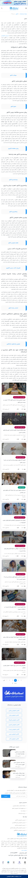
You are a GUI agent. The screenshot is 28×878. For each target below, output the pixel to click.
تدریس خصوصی (5, 35)
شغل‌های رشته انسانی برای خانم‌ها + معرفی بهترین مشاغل (14, 666)
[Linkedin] (25, 858)
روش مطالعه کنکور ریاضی (20, 427)
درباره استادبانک (21, 813)
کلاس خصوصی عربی (14, 734)
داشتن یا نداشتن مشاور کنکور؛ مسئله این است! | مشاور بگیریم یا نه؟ (14, 578)
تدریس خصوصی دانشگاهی (19, 830)
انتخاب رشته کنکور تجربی (20, 517)
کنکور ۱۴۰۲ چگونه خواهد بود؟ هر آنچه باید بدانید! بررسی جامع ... (14, 461)
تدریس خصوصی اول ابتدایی (17, 846)
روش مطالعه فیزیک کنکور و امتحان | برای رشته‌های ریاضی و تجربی (14, 431)
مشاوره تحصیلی (22, 487)
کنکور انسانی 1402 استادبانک (19, 397)
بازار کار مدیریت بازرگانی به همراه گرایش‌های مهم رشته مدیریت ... (14, 550)
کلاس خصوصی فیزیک (14, 720)
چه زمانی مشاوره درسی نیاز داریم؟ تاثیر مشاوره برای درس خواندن (14, 491)
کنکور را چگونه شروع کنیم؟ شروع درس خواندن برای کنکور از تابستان (14, 638)
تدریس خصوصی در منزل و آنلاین (13, 841)
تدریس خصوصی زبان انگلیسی (18, 822)
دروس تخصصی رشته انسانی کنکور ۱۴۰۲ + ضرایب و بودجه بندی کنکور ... (14, 401)
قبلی (4, 680)
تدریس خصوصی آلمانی (20, 820)
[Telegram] (23, 858)
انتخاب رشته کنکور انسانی (20, 662)
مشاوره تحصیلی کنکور (20, 457)
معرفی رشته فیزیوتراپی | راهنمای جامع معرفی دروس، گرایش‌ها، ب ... (14, 521)
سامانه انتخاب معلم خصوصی (19, 805)
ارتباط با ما (23, 811)
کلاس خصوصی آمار (14, 739)
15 (12, 683)
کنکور (17, 14)
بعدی (15, 683)
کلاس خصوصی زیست (14, 729)
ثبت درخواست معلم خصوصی (14, 876)
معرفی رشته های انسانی (20, 545)
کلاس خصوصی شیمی (14, 724)
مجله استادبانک (23, 14)
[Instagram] (20, 858)
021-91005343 (13, 853)
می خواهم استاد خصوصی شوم (18, 808)
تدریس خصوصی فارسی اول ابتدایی (17, 827)
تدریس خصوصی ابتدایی (20, 825)
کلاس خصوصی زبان (14, 715)
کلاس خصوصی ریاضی (14, 710)
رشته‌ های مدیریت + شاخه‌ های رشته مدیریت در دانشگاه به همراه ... (14, 608)
